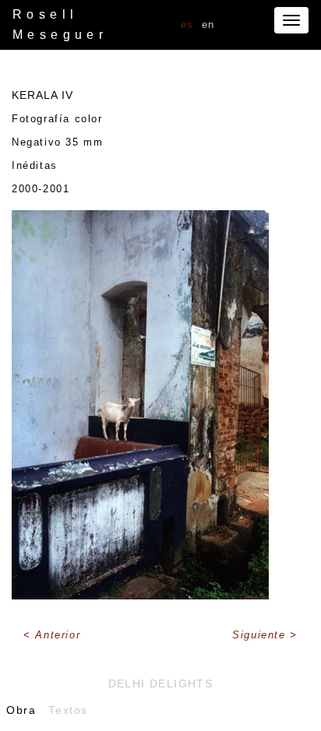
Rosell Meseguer (60, 24)
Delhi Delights (160, 683)
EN (208, 24)
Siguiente (261, 635)
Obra (21, 710)
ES (187, 24)
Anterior (57, 635)
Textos (68, 710)
